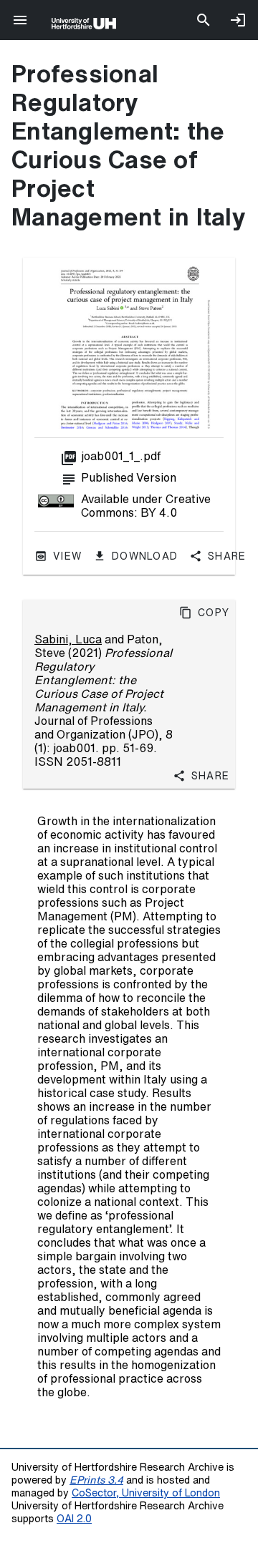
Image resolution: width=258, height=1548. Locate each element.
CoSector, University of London (146, 1492)
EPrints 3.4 (96, 1479)
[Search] (203, 20)
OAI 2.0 (74, 1518)
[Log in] (238, 20)
